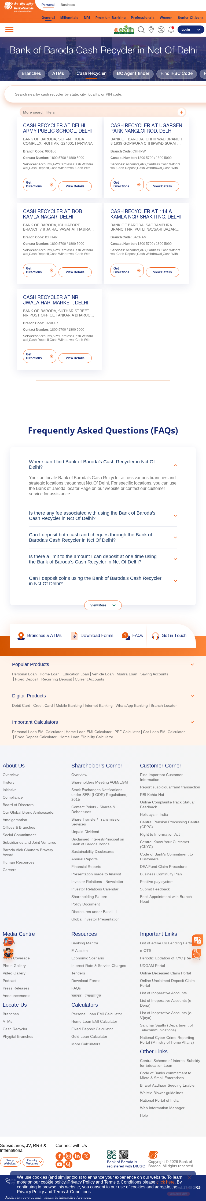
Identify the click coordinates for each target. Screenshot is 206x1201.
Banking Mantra (84, 943)
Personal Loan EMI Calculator (96, 1014)
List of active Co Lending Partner (168, 943)
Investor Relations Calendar (95, 889)
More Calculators (85, 1044)
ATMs (58, 74)
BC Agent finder (133, 74)
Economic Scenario (87, 958)
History (8, 782)
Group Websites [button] (10, 1162)
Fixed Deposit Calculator (92, 1029)
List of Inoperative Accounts (163, 993)
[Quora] (68, 1164)
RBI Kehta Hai (152, 794)
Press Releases (16, 988)
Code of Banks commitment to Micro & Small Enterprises (165, 1075)
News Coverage (16, 958)
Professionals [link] (142, 18)
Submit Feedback (155, 889)
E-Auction (79, 950)
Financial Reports (86, 866)
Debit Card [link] (21, 705)
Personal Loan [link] (24, 674)
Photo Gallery (14, 965)
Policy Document (85, 904)
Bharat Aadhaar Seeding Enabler (168, 1085)
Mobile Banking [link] (69, 705)
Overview (11, 775)
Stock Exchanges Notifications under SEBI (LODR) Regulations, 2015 (99, 795)
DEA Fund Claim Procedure (163, 866)
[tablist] (103, 698)
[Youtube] (60, 1164)
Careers (9, 870)
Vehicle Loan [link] (103, 674)
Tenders (78, 973)
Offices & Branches (19, 827)
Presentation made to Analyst (96, 874)
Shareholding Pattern (89, 896)
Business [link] (68, 5)
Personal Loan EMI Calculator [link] (37, 732)
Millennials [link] (69, 18)
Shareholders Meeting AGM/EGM (99, 782)
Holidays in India (154, 814)
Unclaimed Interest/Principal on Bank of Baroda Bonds (97, 841)
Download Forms (85, 980)
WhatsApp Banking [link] (132, 705)
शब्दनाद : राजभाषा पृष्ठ (86, 995)
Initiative (10, 790)
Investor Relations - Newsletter (97, 881)
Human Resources (18, 862)
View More (98, 605)
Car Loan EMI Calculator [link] (164, 732)
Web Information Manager (162, 1108)
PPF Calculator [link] (127, 732)
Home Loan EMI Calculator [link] (89, 732)
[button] (141, 29)
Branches (31, 74)
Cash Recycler (91, 74)
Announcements (16, 995)
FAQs (76, 988)
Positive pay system (157, 881)
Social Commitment (19, 835)
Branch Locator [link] (164, 705)
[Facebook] (60, 1156)
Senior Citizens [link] (191, 18)
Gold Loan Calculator (89, 1036)
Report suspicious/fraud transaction (170, 787)
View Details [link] (75, 186)
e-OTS (145, 950)
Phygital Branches (18, 1036)
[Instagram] (68, 1156)
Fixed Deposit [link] (26, 679)
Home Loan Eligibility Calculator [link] (86, 737)
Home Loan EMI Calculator (94, 1021)
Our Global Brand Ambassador (29, 812)
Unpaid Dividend (85, 831)
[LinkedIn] (77, 1156)
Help (144, 1115)
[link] (124, 29)
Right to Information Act (160, 834)
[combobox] (197, 940)
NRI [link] (87, 18)
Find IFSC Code (177, 74)
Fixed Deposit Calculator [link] (36, 737)
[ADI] (8, 953)
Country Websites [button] (32, 1162)
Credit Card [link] (43, 705)
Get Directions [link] (34, 184)
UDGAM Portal (152, 965)
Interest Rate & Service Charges (98, 965)
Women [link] (166, 18)
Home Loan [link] (50, 674)
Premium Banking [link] (110, 18)
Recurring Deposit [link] (56, 679)
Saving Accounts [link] (154, 674)
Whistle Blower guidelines (161, 1093)
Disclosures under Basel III (94, 911)
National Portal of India (159, 1100)
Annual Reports (84, 859)
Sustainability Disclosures (92, 851)
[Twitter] (86, 1156)
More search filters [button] (39, 112)
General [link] (48, 18)
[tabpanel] (103, 677)
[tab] (103, 664)
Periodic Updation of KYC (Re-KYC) (170, 958)
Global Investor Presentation (95, 919)
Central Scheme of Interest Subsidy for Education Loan (170, 1063)
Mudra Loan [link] (127, 674)
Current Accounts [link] (89, 679)
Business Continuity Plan (161, 874)
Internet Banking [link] (99, 705)
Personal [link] (48, 5)
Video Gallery (14, 973)
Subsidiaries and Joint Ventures (29, 842)
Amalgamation (15, 820)
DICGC (139, 1166)
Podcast (9, 980)
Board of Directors (18, 805)
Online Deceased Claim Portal (165, 973)
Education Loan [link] (75, 674)
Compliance (13, 797)
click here (165, 1182)
